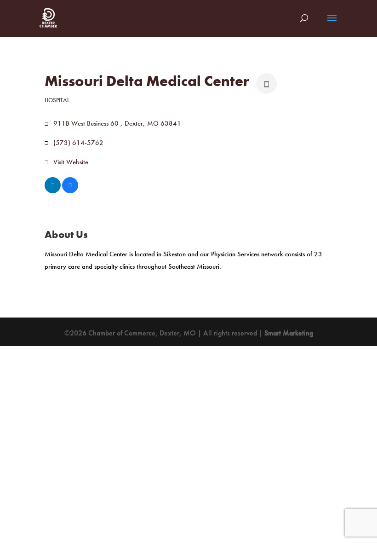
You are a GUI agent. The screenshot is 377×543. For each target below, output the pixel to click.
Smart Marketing (288, 333)
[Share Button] (266, 83)
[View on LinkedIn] (53, 191)
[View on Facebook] (70, 191)
